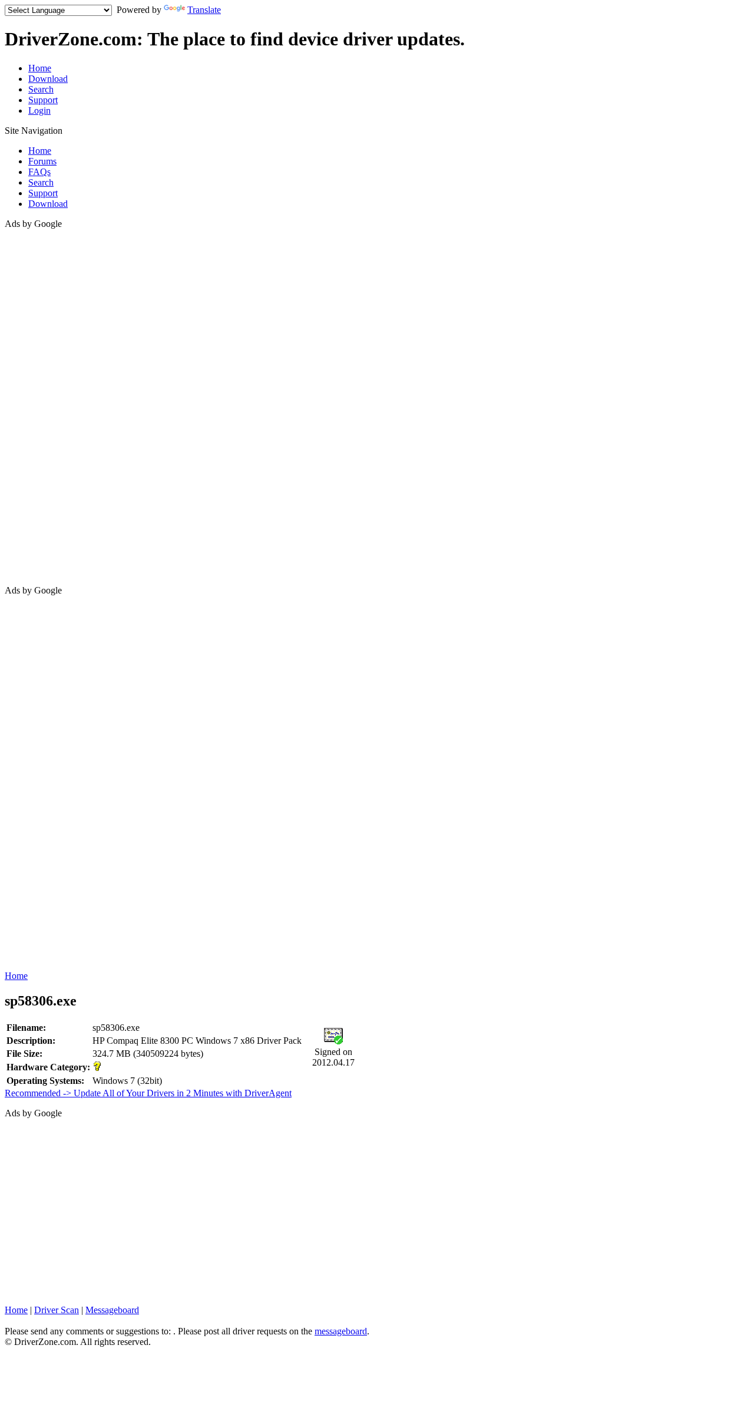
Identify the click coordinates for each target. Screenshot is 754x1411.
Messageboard (112, 1310)
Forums (42, 161)
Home (39, 68)
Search (41, 89)
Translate (204, 10)
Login (39, 111)
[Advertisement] (52, 406)
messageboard (341, 1331)
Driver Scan (56, 1310)
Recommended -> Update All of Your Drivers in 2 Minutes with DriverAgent (148, 1093)
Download (48, 79)
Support (43, 100)
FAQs (39, 172)
